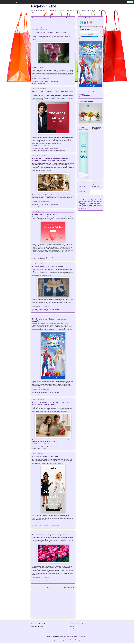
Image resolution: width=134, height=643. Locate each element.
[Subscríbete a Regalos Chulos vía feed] (90, 23)
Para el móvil (82, 191)
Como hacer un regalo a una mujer (45, 456)
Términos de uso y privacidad (70, 636)
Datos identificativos (82, 636)
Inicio (48, 587)
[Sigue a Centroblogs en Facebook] (86, 23)
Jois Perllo (41, 81)
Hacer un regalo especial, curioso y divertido (48, 267)
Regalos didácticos (41, 394)
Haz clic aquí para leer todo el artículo (40, 78)
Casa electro (82, 186)
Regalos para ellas (41, 83)
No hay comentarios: (54, 81)
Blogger (79, 640)
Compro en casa (83, 188)
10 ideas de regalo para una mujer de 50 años (49, 32)
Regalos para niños (50, 394)
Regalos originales (50, 310)
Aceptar (130, 2)
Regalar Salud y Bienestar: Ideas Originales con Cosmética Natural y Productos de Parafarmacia (50, 159)
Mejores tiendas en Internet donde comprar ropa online (52, 91)
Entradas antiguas (69, 587)
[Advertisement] (53, 22)
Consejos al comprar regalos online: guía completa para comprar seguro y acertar (51, 403)
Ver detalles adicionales (49, 2)
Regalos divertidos (97, 201)
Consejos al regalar (41, 310)
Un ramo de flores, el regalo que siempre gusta (49, 535)
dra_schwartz (65, 640)
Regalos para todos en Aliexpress (44, 214)
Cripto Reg (72, 626)
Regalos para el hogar (42, 150)
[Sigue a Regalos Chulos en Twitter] (81, 23)
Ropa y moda (95, 186)
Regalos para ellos (60, 150)
